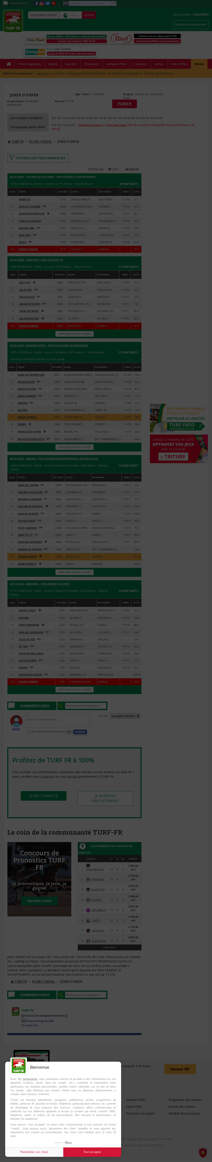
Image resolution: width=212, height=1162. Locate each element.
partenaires (30, 1079)
